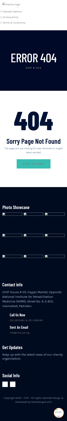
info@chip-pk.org (20, 332)
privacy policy (10, 17)
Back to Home (33, 163)
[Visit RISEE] (59, 413)
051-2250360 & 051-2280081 (26, 320)
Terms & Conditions (14, 22)
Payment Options (12, 11)
